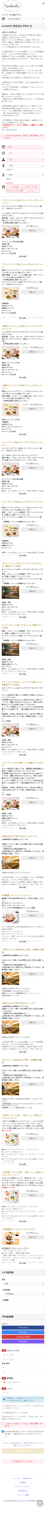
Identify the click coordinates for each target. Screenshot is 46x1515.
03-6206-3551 (11, 130)
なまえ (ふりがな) (10, 1350)
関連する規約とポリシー (33, 1443)
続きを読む (23, 256)
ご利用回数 (6, 1290)
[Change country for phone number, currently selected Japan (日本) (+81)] (5, 1382)
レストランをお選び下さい (12, 15)
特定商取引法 (23, 1491)
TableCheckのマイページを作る (16, 1413)
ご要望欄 (5, 1300)
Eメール (7, 1389)
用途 (3, 1279)
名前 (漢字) (6, 1363)
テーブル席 (14, 187)
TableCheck (23, 1341)
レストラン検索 (23, 1495)
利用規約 (23, 1482)
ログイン (5, 1324)
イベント (31, 191)
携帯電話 (7, 1378)
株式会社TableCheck (20, 1501)
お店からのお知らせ (9, 32)
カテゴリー (10, 183)
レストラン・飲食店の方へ (23, 1478)
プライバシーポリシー (23, 1487)
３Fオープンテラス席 (14, 191)
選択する (32, 230)
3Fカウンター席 (31, 187)
